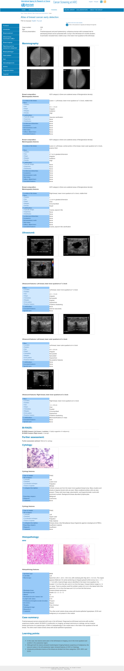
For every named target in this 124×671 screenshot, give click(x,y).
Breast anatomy (7, 33)
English (91, 1)
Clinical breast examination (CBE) (8, 37)
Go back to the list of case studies (74, 22)
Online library (69, 10)
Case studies (7, 55)
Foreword (6, 25)
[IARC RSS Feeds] (105, 2)
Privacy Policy (67, 668)
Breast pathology (8, 52)
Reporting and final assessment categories (9, 47)
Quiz (4, 59)
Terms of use (60, 668)
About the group (96, 10)
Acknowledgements (8, 63)
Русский (39, 21)
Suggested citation (8, 70)
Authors (5, 66)
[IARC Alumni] (101, 2)
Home (24, 10)
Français (96, 1)
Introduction (6, 29)
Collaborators (82, 10)
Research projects (36, 10)
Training (54, 10)
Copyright (6, 74)
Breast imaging (7, 42)
